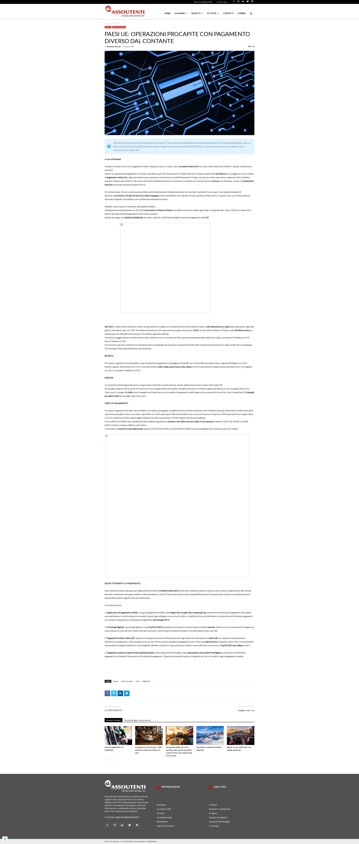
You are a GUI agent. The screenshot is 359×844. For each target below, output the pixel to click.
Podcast (213, 804)
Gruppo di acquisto (218, 817)
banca (115, 681)
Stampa (242, 13)
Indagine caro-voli (246, 710)
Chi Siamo (179, 13)
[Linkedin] (243, 2)
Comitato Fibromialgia (219, 821)
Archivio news (222, 2)
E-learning (214, 825)
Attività (212, 13)
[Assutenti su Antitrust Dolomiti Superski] (210, 735)
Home (168, 13)
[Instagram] (238, 2)
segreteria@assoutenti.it (127, 817)
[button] (251, 14)
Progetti (213, 813)
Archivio (108, 27)
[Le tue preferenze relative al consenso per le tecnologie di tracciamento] (5, 839)
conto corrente (127, 681)
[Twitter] (248, 2)
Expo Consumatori (165, 825)
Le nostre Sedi (164, 809)
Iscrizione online (164, 817)
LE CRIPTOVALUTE (113, 710)
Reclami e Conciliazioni (219, 809)
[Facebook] (234, 2)
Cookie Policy (151, 841)
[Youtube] (252, 2)
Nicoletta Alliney (114, 46)
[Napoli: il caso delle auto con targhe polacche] (240, 735)
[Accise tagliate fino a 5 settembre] (118, 735)
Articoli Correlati (113, 720)
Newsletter (162, 821)
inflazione (146, 681)
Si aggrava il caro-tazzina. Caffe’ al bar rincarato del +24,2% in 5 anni (149, 750)
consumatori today (119, 27)
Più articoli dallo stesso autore (137, 720)
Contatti (228, 13)
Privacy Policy (140, 841)
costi (137, 681)
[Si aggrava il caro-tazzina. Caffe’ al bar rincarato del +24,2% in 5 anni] (149, 735)
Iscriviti (196, 13)
